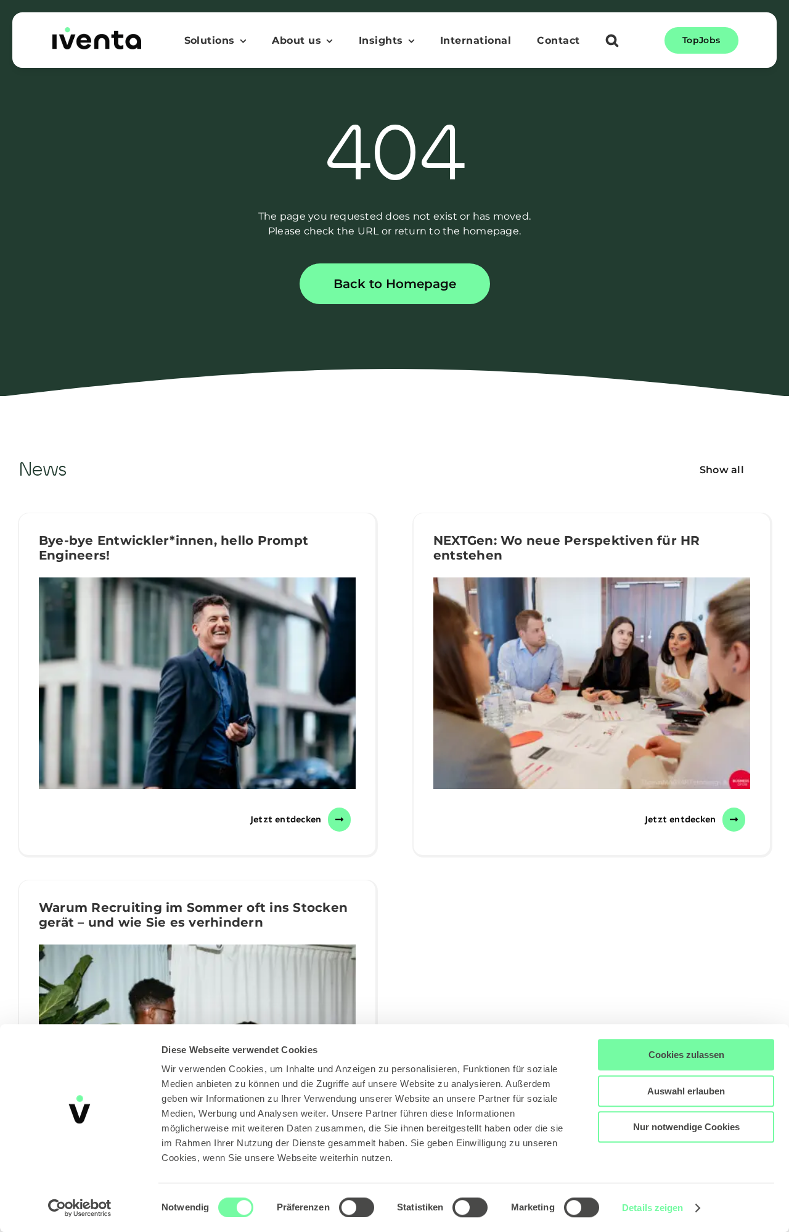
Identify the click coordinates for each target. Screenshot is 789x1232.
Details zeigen (652, 1207)
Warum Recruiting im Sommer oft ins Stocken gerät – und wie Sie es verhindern (193, 915)
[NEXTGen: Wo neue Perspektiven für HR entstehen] (591, 683)
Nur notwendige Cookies (686, 1127)
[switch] (356, 1207)
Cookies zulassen (686, 1054)
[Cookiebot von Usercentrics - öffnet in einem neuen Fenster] (80, 1208)
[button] (612, 42)
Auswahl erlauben (686, 1091)
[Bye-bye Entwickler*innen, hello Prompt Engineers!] (197, 683)
